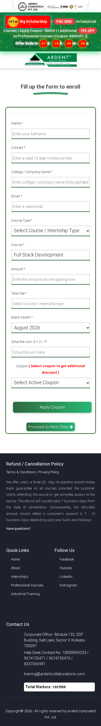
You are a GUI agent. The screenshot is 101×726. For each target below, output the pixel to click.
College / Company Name (31, 172)
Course (17, 245)
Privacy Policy (48, 472)
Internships (19, 576)
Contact (18, 148)
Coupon (50, 369)
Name (17, 123)
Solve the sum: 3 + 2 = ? (29, 342)
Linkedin (66, 576)
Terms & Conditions (21, 472)
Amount (18, 269)
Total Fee (19, 293)
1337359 (58, 687)
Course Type (21, 220)
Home (15, 559)
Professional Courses (27, 585)
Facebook (67, 559)
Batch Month (22, 317)
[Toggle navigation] (93, 56)
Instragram (68, 585)
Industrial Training (25, 594)
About (15, 568)
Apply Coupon (52, 407)
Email (16, 196)
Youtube (66, 568)
